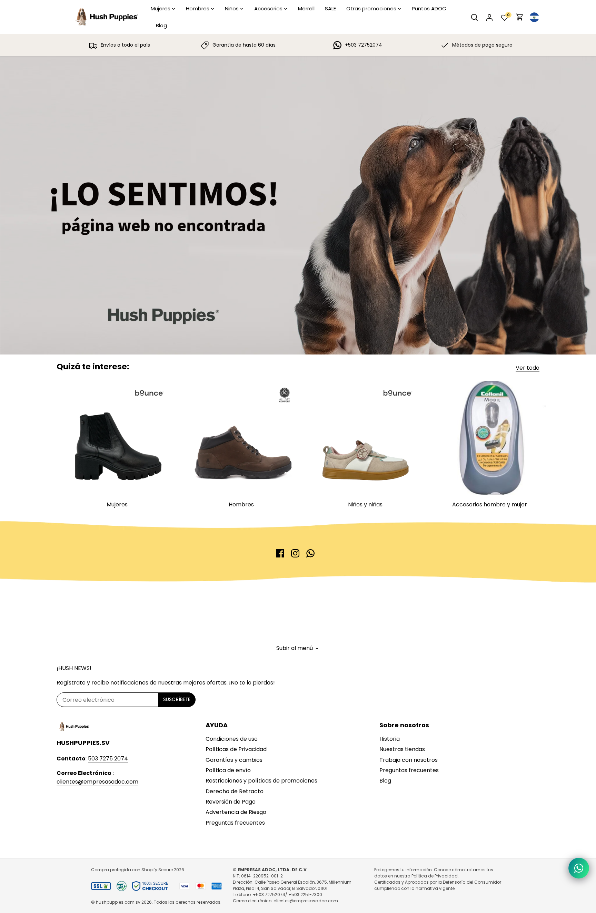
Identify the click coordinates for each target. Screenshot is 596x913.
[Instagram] (295, 553)
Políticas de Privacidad (236, 749)
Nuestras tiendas (402, 749)
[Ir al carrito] (520, 17)
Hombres (241, 504)
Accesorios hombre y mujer (489, 504)
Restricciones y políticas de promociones (261, 781)
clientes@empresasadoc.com (97, 782)
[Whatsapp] (310, 553)
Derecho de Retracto (235, 791)
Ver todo (527, 368)
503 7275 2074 (108, 759)
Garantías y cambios (234, 760)
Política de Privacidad (434, 876)
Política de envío (228, 770)
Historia (389, 739)
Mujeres (117, 504)
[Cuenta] (489, 17)
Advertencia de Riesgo (236, 812)
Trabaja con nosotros (408, 760)
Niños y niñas (365, 504)
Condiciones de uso (232, 739)
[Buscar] (474, 17)
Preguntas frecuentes (235, 823)
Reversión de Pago (231, 802)
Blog (385, 781)
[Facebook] (280, 553)
